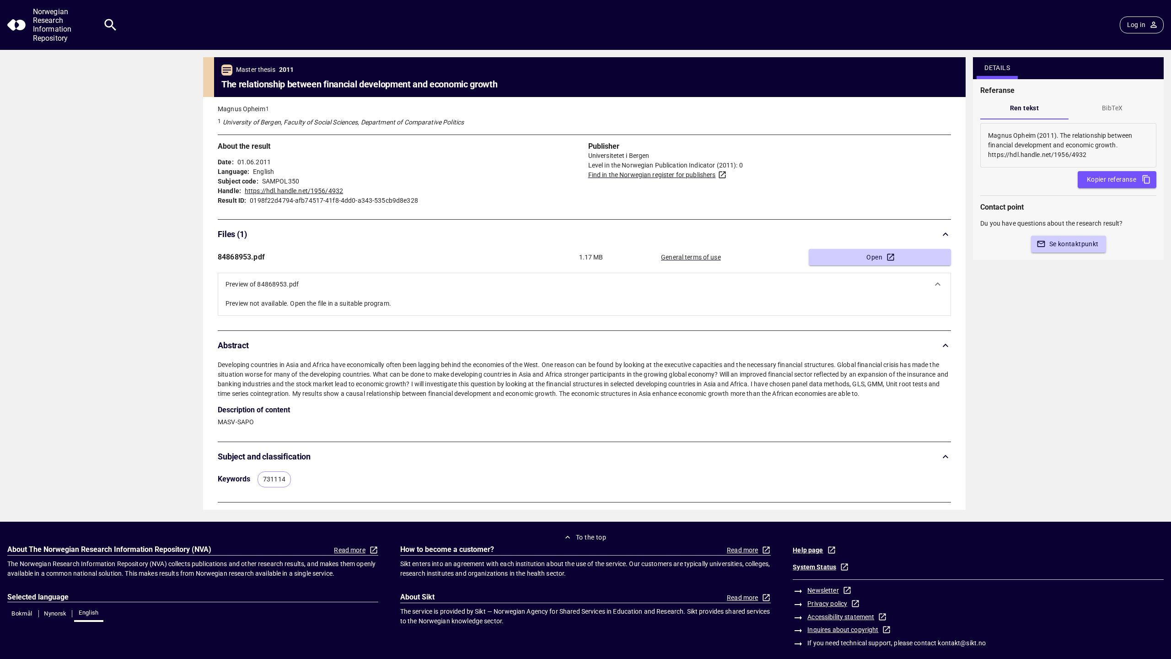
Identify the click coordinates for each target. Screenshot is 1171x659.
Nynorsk (55, 613)
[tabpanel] (1068, 145)
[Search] (110, 25)
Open (874, 257)
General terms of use (691, 257)
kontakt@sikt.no (962, 643)
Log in (1136, 24)
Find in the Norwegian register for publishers (652, 174)
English (89, 612)
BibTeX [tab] (1112, 108)
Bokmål (21, 613)
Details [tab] (997, 67)
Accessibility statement (840, 617)
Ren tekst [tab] (1024, 108)
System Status (814, 567)
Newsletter (822, 590)
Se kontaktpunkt (1074, 244)
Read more (349, 550)
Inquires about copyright (842, 629)
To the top (591, 537)
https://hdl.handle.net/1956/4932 (294, 190)
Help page (808, 550)
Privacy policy (827, 603)
